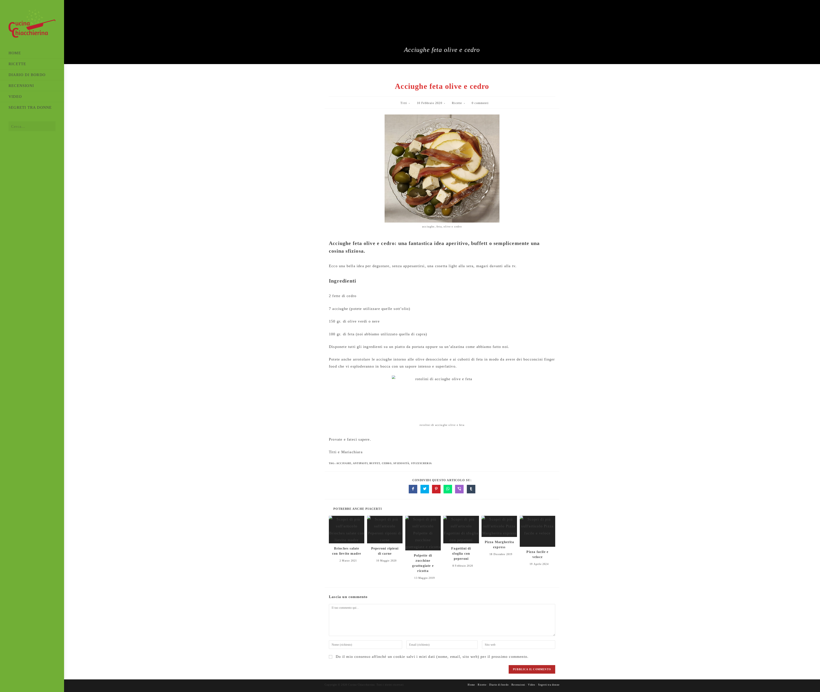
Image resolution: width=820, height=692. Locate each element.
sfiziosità (401, 463)
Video (531, 684)
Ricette (457, 103)
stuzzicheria (421, 463)
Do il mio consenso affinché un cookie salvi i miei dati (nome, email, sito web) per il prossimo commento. (432, 656)
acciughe (343, 463)
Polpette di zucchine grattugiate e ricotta (423, 563)
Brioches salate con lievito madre (346, 551)
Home (471, 684)
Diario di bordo (499, 684)
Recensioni (518, 684)
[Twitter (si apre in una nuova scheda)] (13, 143)
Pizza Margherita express (499, 544)
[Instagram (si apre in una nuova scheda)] (31, 143)
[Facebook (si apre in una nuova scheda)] (22, 143)
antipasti (360, 463)
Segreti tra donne (548, 684)
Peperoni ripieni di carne (384, 551)
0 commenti (480, 103)
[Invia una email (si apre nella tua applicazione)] (40, 143)
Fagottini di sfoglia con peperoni (461, 553)
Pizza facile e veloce (537, 554)
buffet (374, 463)
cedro (387, 463)
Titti (403, 103)
